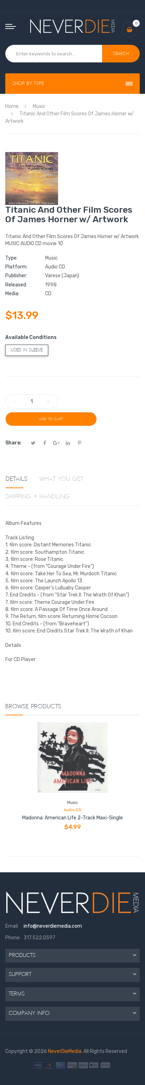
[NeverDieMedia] (73, 26)
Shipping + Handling (38, 496)
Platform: (16, 267)
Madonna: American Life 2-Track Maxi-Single (72, 818)
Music (72, 802)
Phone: (13, 938)
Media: (12, 294)
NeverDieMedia (64, 1051)
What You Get (61, 479)
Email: (12, 926)
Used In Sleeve (27, 350)
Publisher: (16, 276)
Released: (16, 285)
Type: (11, 258)
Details (16, 479)
